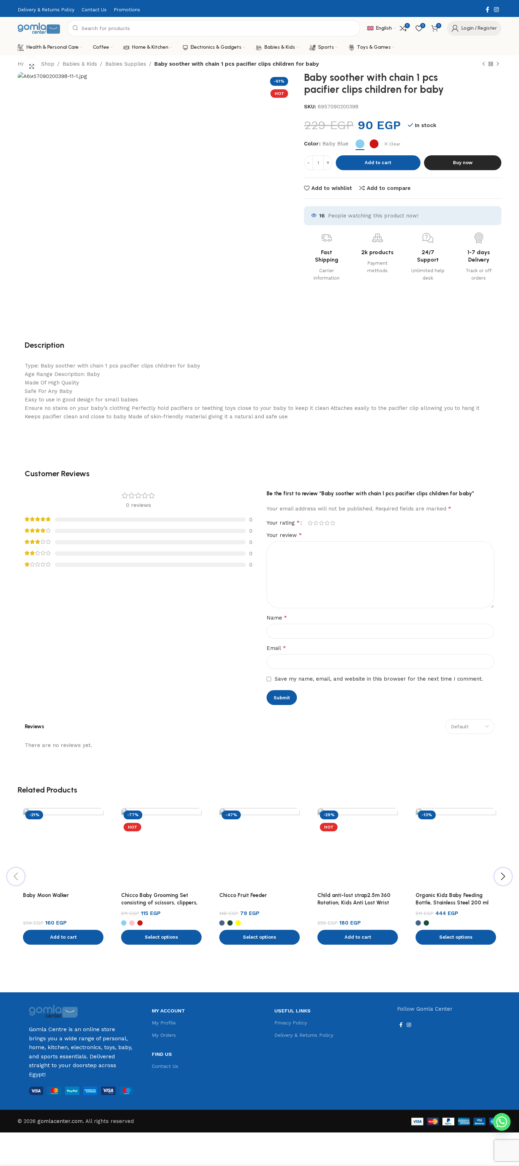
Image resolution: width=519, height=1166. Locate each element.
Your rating (283, 523)
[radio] (360, 143)
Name (277, 617)
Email (276, 648)
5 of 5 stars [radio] (332, 523)
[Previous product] (483, 64)
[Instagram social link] (496, 9)
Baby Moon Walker (46, 895)
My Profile (164, 1023)
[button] (63, 937)
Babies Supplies (125, 64)
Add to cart (378, 162)
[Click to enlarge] (32, 66)
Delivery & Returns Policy (303, 1035)
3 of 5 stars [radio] (321, 523)
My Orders (164, 1035)
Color (311, 143)
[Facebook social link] (487, 9)
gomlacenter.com (60, 1121)
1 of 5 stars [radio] (310, 523)
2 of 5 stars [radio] (315, 523)
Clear (394, 144)
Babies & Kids (79, 64)
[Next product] (497, 64)
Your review (284, 535)
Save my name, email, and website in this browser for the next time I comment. (379, 679)
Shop (47, 64)
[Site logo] (39, 28)
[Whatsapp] (502, 1122)
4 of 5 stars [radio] (327, 523)
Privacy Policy (290, 1023)
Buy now (462, 162)
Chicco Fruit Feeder (243, 895)
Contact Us (165, 1066)
